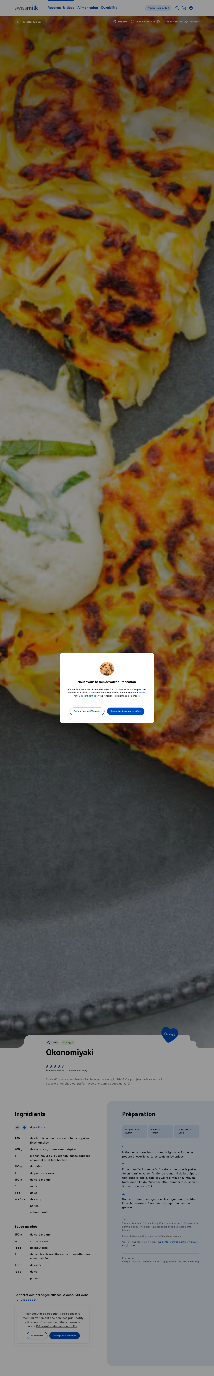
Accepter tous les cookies (126, 711)
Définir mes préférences (87, 711)
